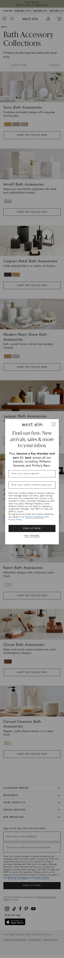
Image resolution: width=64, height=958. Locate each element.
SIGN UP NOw (32, 528)
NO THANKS (32, 535)
